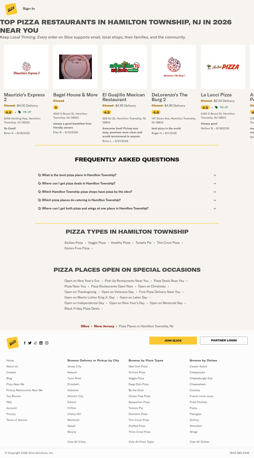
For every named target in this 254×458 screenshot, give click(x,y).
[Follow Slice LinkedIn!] (41, 343)
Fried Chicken (198, 402)
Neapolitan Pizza (139, 402)
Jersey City (74, 366)
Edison (71, 402)
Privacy (11, 414)
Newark (72, 372)
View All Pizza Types (141, 442)
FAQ (9, 402)
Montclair (73, 420)
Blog (9, 378)
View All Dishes (199, 442)
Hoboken (73, 390)
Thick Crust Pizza (140, 432)
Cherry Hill (74, 414)
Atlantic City (75, 396)
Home (10, 360)
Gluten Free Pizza (139, 396)
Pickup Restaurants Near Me (24, 390)
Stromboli (196, 426)
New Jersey (104, 326)
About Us (12, 366)
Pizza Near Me (15, 384)
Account (11, 408)
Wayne (71, 432)
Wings (193, 432)
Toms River (74, 378)
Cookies (195, 390)
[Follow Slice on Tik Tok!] (35, 343)
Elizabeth (73, 384)
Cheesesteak (198, 384)
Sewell (71, 426)
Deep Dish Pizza (139, 384)
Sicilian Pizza (137, 372)
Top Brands (13, 396)
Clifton (71, 408)
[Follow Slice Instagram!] (47, 343)
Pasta (193, 408)
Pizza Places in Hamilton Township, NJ (146, 326)
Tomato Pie (136, 408)
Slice (85, 326)
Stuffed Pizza (137, 426)
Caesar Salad (198, 366)
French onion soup (201, 396)
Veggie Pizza (136, 378)
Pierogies (195, 414)
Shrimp (194, 420)
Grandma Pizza (138, 414)
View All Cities (76, 442)
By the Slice (136, 390)
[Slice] (11, 9)
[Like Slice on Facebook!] (25, 343)
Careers (11, 372)
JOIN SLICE (173, 340)
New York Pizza (138, 366)
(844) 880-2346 (239, 453)
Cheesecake (197, 372)
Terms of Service (16, 420)
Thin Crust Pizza (139, 420)
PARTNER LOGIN (224, 340)
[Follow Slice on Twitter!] (30, 343)
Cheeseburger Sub (201, 378)
